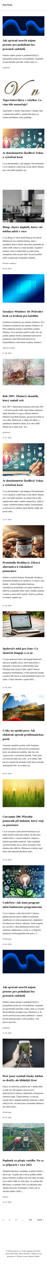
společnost (6, 432)
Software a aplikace (9, 263)
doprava (5, 1197)
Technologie (7, 939)
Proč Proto (7, 5)
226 (30, 1220)
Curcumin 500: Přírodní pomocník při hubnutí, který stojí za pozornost (23, 821)
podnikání (6, 68)
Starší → (40, 1220)
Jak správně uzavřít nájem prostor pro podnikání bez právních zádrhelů (19, 45)
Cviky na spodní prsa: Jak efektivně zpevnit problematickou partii (23, 735)
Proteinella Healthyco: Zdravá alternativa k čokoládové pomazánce (21, 567)
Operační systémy (9, 348)
